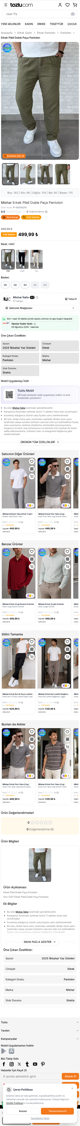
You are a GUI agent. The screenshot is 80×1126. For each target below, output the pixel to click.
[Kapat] (72, 1088)
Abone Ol (70, 1076)
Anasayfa (6, 32)
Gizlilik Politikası (14, 1103)
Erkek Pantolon (46, 32)
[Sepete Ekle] (32, 476)
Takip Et (72, 299)
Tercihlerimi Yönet (40, 1118)
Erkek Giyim (24, 32)
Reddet (23, 1111)
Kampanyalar (9, 1038)
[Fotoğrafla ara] (73, 14)
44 (45, 284)
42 (35, 284)
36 (5, 284)
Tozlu (4, 1022)
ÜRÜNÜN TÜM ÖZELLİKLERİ (37, 442)
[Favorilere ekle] (32, 461)
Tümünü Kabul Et (57, 1111)
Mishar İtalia (18, 407)
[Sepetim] (75, 5)
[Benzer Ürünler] (32, 469)
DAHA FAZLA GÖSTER (37, 941)
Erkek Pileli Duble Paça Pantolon (20, 37)
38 (15, 284)
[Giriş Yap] (60, 5)
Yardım (5, 1030)
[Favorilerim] (67, 5)
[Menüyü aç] (6, 5)
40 (25, 284)
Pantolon (65, 32)
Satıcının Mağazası (20, 308)
